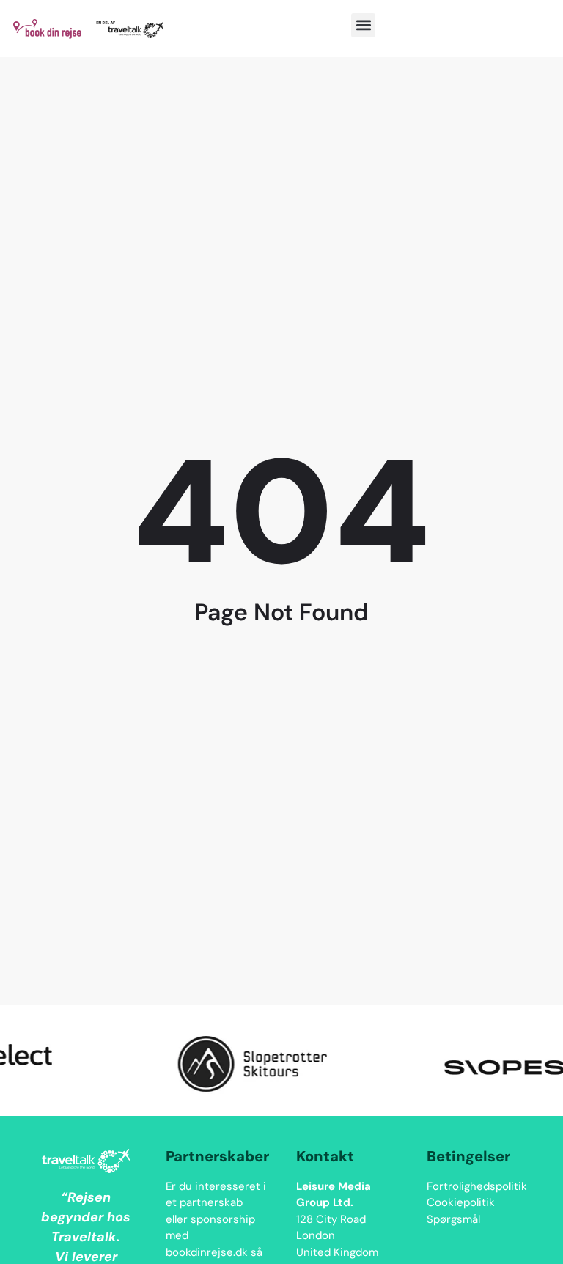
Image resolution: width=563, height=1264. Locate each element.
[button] (363, 25)
